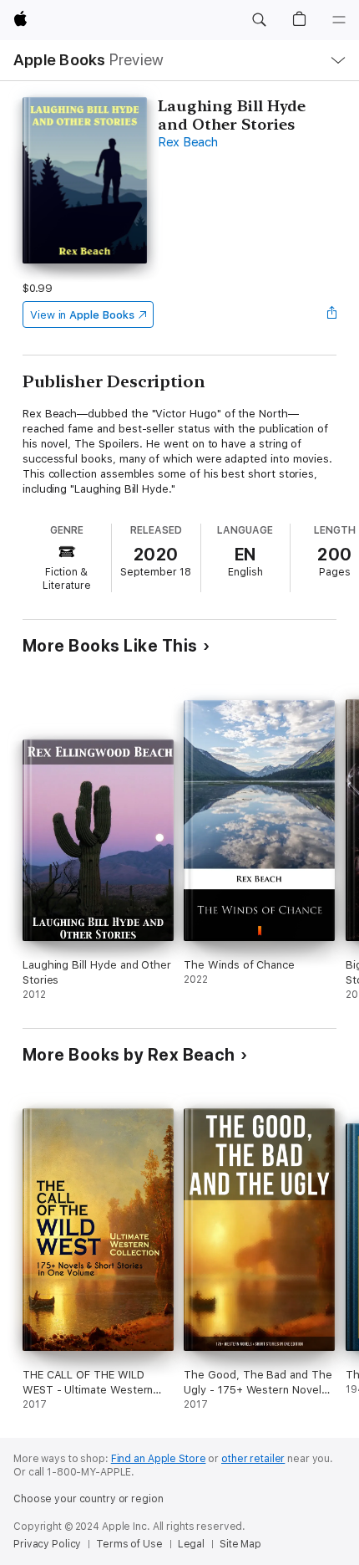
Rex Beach (188, 142)
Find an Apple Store (158, 1459)
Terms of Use (129, 1544)
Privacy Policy (47, 1544)
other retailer (253, 1459)
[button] (259, 20)
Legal (191, 1544)
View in (82, 315)
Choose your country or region (88, 1499)
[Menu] (339, 20)
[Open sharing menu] (331, 314)
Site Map (240, 1544)
